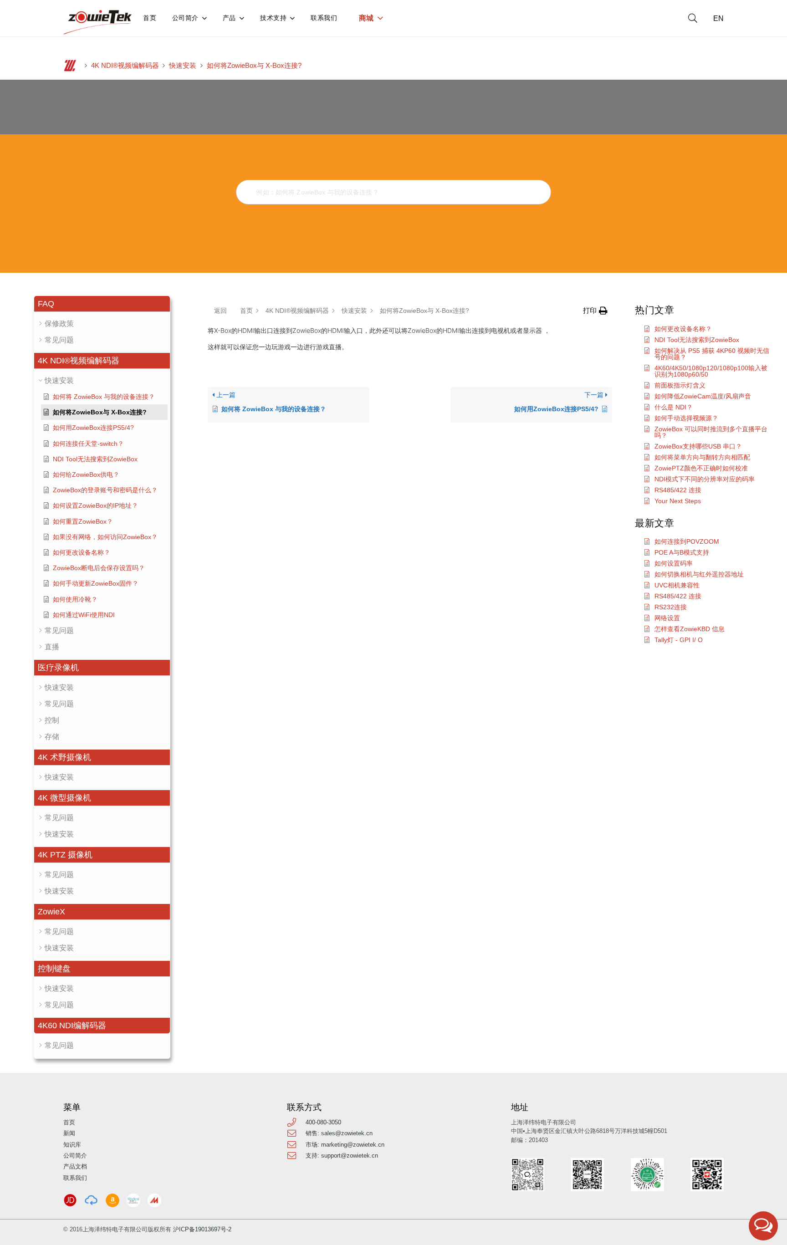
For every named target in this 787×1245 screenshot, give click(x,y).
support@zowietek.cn (349, 1155)
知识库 (72, 1144)
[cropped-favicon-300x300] (70, 65)
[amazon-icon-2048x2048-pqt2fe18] (112, 1200)
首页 (69, 1122)
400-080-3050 (323, 1122)
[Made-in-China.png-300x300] (154, 1200)
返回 (220, 310)
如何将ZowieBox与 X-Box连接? (254, 65)
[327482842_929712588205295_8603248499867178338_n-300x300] (133, 1200)
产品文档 (75, 1166)
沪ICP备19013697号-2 (202, 1229)
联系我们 (75, 1177)
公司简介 (75, 1155)
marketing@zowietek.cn (352, 1144)
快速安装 (182, 65)
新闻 (69, 1133)
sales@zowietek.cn (347, 1133)
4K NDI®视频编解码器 (125, 65)
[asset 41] (70, 1200)
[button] (693, 18)
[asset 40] (91, 1200)
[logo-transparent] (98, 22)
